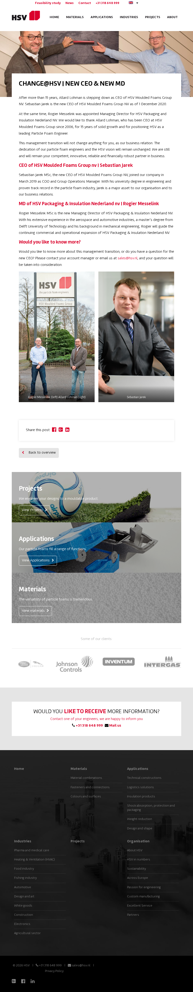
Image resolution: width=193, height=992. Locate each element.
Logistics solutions (140, 787)
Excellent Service (139, 905)
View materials (34, 611)
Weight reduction (139, 819)
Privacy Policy (54, 971)
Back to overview (42, 453)
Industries (129, 17)
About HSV (134, 850)
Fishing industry (25, 878)
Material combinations (86, 778)
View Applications (36, 560)
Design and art (24, 896)
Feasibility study (48, 3)
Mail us (115, 726)
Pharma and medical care (31, 850)
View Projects (33, 510)
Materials (75, 17)
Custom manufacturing (143, 896)
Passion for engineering (144, 887)
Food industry (24, 868)
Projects (152, 17)
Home (54, 17)
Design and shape (139, 828)
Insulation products (141, 796)
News (69, 3)
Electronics (22, 924)
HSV (24, 15)
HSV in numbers (138, 859)
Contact (84, 3)
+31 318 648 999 (107, 3)
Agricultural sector (27, 933)
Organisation (138, 841)
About (172, 17)
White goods (23, 905)
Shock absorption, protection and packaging (151, 808)
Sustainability (136, 868)
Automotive (22, 887)
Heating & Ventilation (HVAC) (34, 859)
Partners (133, 914)
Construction (23, 914)
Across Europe (137, 878)
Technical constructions (144, 778)
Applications (102, 17)
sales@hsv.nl (127, 258)
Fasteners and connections (90, 787)
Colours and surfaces (86, 796)
